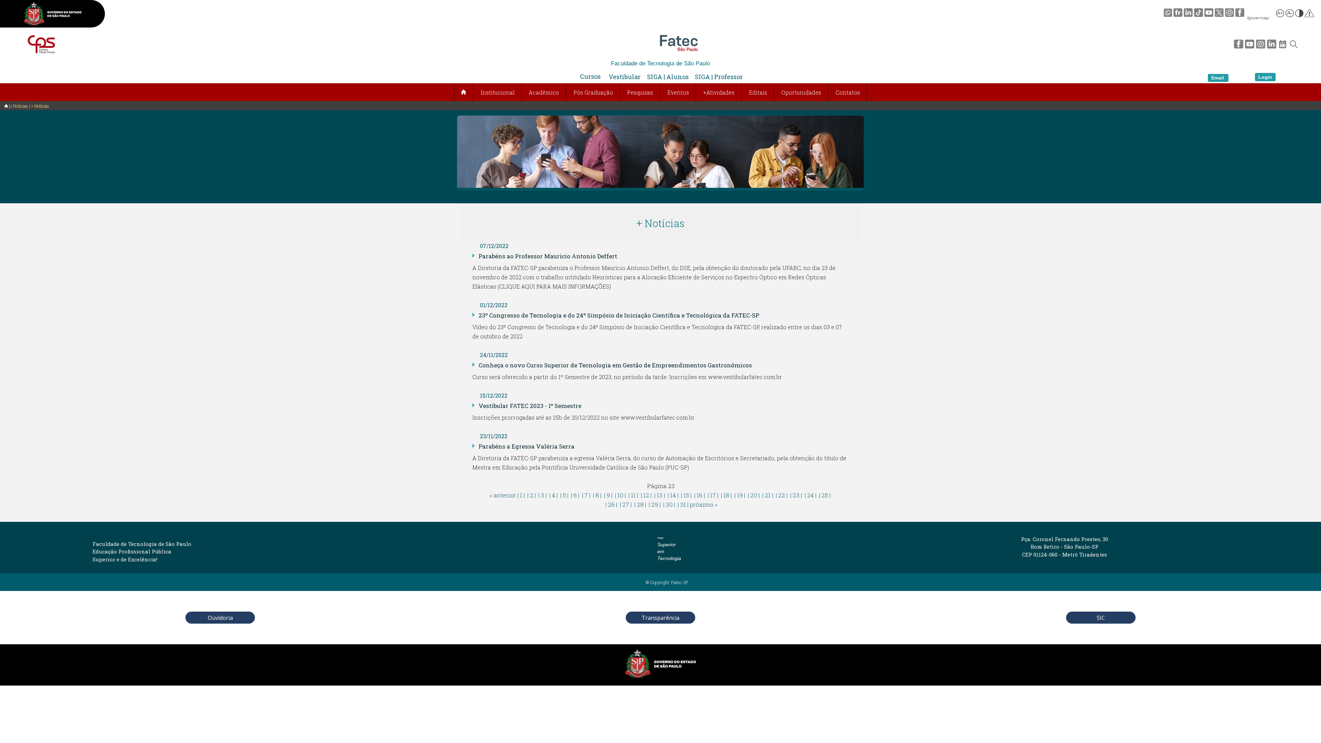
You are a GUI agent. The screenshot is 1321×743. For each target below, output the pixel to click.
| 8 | (597, 495)
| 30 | (669, 504)
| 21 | (767, 495)
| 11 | (633, 495)
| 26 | (611, 504)
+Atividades (718, 92)
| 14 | (673, 495)
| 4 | (553, 495)
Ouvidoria (220, 618)
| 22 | (781, 495)
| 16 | (699, 495)
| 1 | (521, 495)
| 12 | (646, 495)
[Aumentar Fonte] (1280, 14)
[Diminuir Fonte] (1290, 14)
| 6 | (575, 495)
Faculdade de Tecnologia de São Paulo (660, 63)
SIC (1101, 618)
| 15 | (686, 495)
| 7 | (586, 495)
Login (1265, 77)
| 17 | (713, 495)
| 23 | (796, 495)
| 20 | (754, 495)
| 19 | (740, 495)
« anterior (503, 495)
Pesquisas (640, 92)
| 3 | (542, 495)
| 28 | (640, 504)
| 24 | (810, 495)
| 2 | (531, 495)
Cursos (590, 76)
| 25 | (825, 495)
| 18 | (726, 495)
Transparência (660, 618)
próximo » (704, 504)
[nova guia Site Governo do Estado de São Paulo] (52, 15)
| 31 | (683, 504)
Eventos (678, 92)
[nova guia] (1310, 14)
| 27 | (626, 504)
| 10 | (620, 495)
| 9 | (608, 495)
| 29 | (654, 504)
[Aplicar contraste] (1299, 14)
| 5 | (564, 495)
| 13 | (659, 495)
